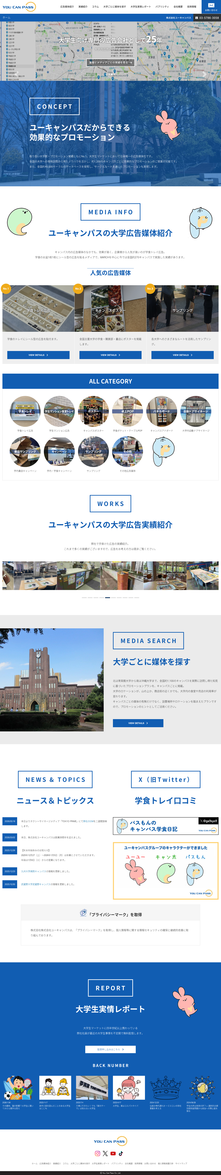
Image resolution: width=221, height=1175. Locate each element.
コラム (95, 6)
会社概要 (178, 6)
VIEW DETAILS (38, 355)
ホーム (35, 1163)
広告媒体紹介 (67, 6)
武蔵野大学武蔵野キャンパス (36, 884)
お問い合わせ (150, 1163)
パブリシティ (162, 6)
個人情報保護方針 (165, 1163)
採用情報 (191, 6)
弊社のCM (88, 821)
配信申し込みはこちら (109, 1049)
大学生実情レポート (141, 6)
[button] (16, 64)
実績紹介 (83, 6)
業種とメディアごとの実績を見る (108, 62)
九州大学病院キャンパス (33, 871)
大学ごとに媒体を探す (114, 6)
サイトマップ (181, 1163)
